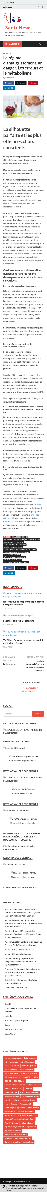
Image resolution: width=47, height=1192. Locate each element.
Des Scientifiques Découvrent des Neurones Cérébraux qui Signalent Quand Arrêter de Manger (23, 934)
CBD (36, 1077)
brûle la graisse (30, 1058)
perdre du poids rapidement (15, 1108)
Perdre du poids (25, 1104)
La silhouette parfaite (13, 542)
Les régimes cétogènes (30, 1096)
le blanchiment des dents (29, 1092)
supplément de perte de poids (16, 1134)
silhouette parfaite (12, 560)
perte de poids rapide (26, 1111)
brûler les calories (26, 1069)
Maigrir (32, 550)
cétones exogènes (34, 1085)
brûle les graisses (11, 1062)
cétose (7, 1089)
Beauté (8, 1004)
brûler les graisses (11, 1073)
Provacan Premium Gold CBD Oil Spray (19, 1119)
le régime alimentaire (13, 547)
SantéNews (18, 27)
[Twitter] (38, 7)
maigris (16, 1100)
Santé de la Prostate (13, 1029)
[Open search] (40, 44)
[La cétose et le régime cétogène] (18, 616)
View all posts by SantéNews (29, 689)
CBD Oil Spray (19, 1081)
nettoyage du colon (29, 1100)
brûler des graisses (29, 1066)
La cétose (28, 1089)
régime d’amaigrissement (15, 557)
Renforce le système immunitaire (19, 949)
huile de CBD (17, 1089)
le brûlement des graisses (15, 545)
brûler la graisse (11, 1069)
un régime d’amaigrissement (16, 562)
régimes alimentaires (13, 1131)
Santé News (10, 1034)
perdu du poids (33, 1108)
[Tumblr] (42, 7)
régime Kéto (31, 1127)
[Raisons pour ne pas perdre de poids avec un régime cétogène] (23, 595)
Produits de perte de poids (16, 1020)
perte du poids (10, 1115)
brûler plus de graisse (29, 1073)
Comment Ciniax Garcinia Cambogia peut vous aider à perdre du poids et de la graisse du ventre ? (23, 972)
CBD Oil (8, 1081)
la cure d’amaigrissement (14, 203)
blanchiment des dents (13, 1058)
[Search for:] (23, 714)
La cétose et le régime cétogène (18, 620)
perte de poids (10, 1111)
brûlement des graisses (14, 539)
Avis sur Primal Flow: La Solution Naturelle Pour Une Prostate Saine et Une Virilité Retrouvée (23, 923)
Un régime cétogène (12, 1142)
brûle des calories (20, 537)
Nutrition (7, 53)
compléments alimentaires (15, 1085)
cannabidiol (27, 1077)
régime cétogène (27, 1123)
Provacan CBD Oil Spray (27, 1115)
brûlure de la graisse (12, 1077)
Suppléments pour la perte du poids (18, 1138)
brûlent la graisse (27, 1062)
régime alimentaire (12, 555)
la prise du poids (32, 539)
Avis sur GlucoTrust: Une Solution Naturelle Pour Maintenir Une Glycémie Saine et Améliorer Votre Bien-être (22, 912)
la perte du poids (11, 1092)
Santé (7, 1025)
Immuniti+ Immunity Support (18, 954)
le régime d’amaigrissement (16, 550)
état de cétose (27, 1142)
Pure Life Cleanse (11, 1123)
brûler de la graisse (12, 1066)
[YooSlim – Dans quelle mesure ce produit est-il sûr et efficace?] (23, 634)
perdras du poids (11, 1104)
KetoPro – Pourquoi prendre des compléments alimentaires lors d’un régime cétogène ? (20, 961)
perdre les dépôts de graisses (16, 552)
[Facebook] (34, 7)
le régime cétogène (12, 1096)
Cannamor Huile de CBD (16, 987)
